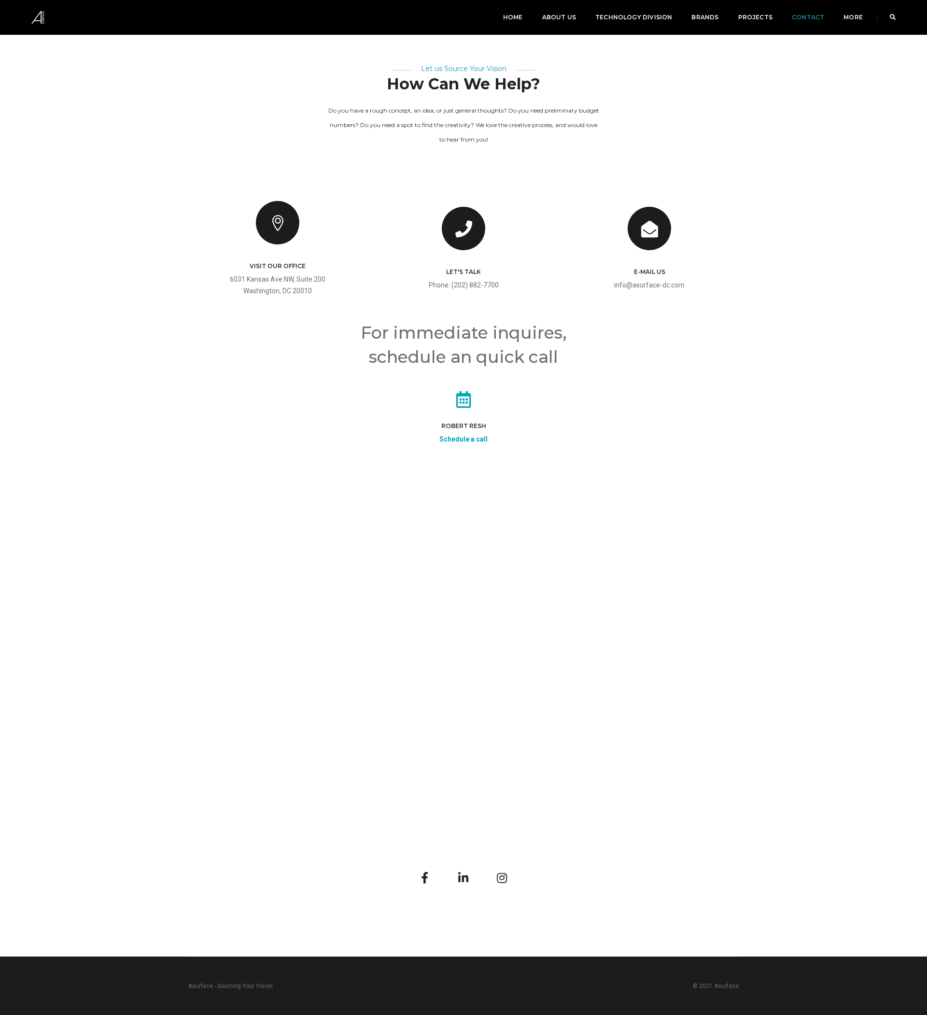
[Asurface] (38, 17)
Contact (808, 17)
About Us (559, 17)
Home (513, 17)
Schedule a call (463, 439)
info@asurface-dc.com (649, 285)
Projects (755, 17)
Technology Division (633, 17)
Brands (704, 17)
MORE (853, 17)
